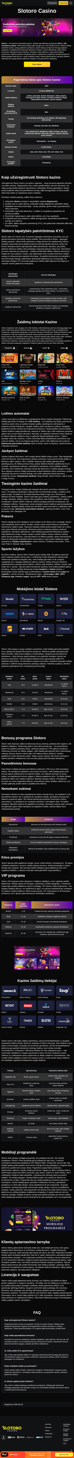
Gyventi (26, 348)
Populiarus (8, 348)
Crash (45, 348)
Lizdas (62, 348)
